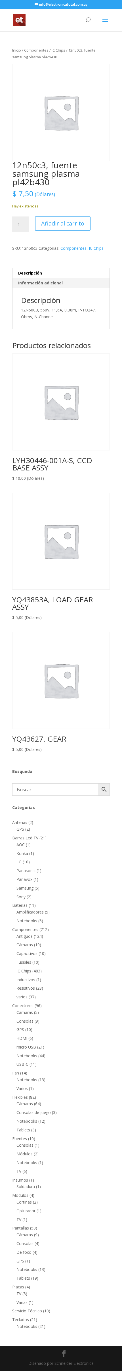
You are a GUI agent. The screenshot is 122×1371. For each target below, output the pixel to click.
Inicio (16, 50)
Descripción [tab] (30, 273)
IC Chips (58, 50)
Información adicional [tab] (40, 283)
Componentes (36, 50)
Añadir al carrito (62, 223)
